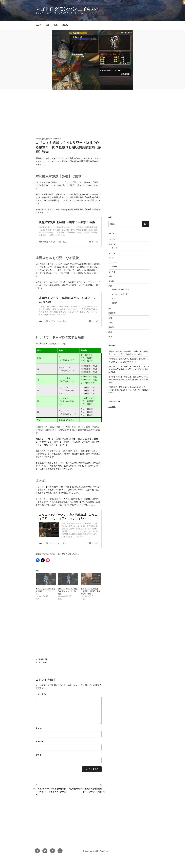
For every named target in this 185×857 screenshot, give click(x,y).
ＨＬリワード (43, 662)
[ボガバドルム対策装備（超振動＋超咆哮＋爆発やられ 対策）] (91, 579)
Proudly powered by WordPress (95, 851)
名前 (39, 728)
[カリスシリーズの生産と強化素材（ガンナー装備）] (68, 579)
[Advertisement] (92, 109)
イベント (112, 244)
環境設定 (112, 313)
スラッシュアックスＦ (120, 290)
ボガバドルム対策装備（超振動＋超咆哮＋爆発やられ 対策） (90, 591)
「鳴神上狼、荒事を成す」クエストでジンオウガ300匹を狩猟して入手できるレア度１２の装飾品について (128, 390)
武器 (47, 25)
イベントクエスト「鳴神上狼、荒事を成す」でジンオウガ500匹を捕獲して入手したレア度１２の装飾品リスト (128, 369)
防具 (56, 25)
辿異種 (114, 266)
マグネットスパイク (119, 294)
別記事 (89, 285)
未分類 (111, 281)
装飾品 (65, 25)
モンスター (112, 263)
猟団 (110, 308)
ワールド (112, 272)
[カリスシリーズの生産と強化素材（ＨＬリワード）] (46, 579)
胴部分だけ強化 (43, 158)
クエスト (112, 253)
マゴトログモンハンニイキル (66, 8)
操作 (110, 276)
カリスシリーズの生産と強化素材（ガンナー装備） (68, 591)
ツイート (112, 407)
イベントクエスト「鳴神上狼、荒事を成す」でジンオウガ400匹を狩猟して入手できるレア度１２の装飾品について (128, 379)
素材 (110, 318)
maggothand (55, 139)
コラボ (114, 248)
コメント (41, 694)
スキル (111, 258)
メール (40, 742)
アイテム (112, 239)
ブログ (38, 25)
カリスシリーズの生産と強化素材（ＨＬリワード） (45, 591)
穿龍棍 (114, 303)
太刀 (113, 298)
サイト (39, 755)
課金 (110, 332)
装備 (110, 322)
